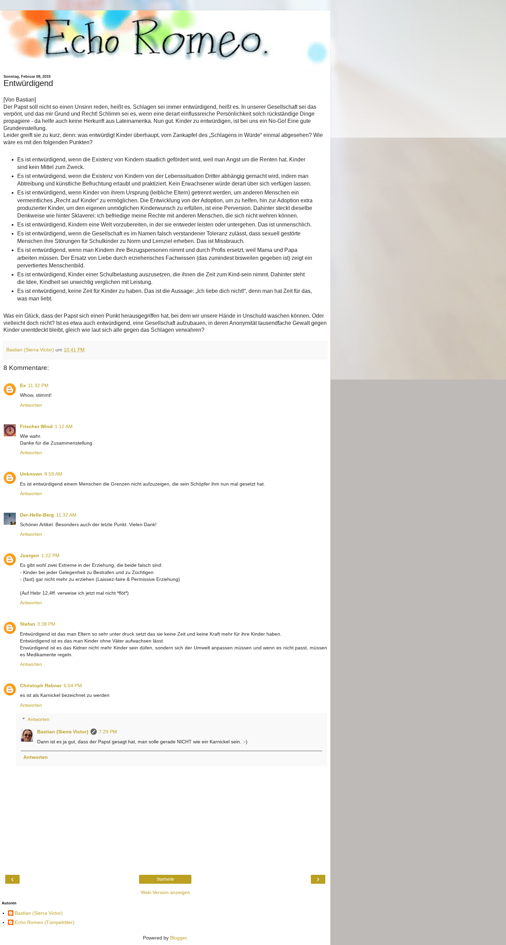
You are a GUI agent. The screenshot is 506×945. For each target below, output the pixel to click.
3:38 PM (46, 624)
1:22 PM (50, 555)
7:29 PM (108, 731)
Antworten (31, 405)
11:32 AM (66, 515)
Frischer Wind (36, 426)
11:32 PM (38, 385)
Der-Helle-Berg (37, 515)
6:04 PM (73, 685)
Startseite (165, 879)
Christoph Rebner (41, 685)
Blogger (178, 938)
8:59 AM (53, 474)
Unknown (31, 474)
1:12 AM (64, 426)
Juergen (29, 555)
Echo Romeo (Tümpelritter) (44, 922)
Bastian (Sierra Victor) (62, 731)
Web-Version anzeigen (165, 892)
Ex (23, 385)
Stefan (27, 624)
